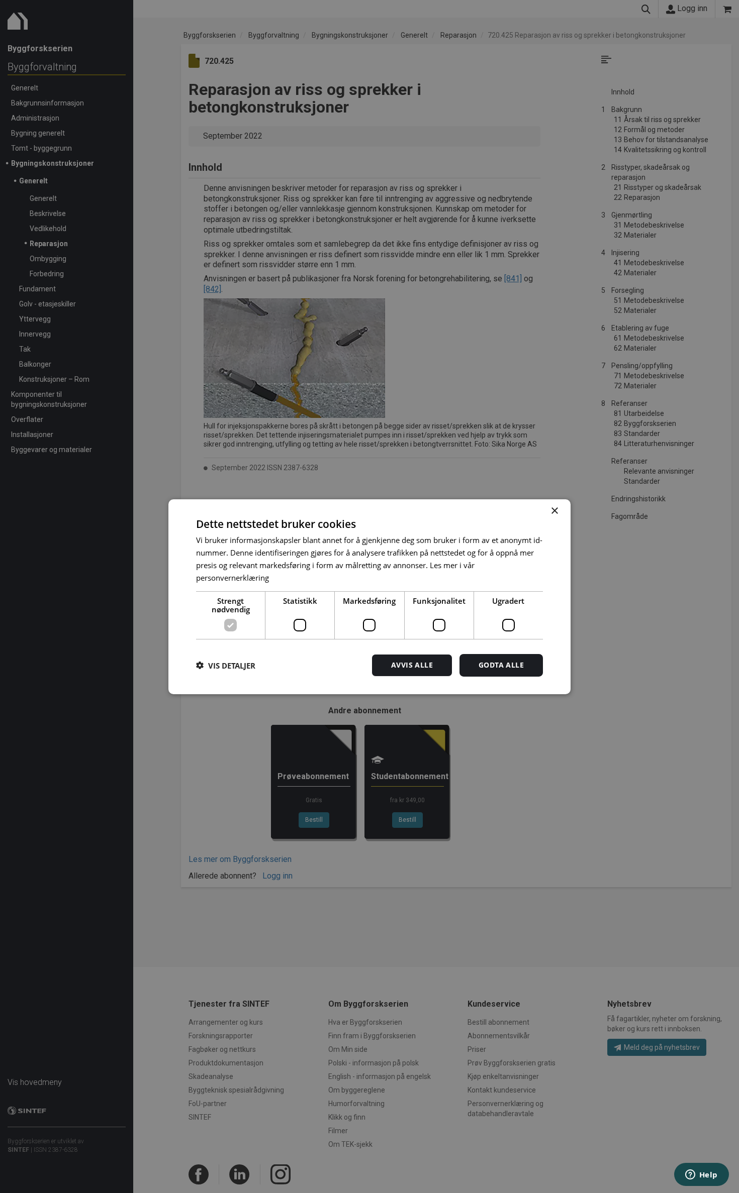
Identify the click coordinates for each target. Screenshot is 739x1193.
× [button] (554, 510)
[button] (225, 665)
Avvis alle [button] (412, 665)
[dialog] (369, 596)
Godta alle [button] (501, 665)
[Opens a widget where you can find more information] (701, 1175)
